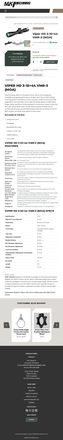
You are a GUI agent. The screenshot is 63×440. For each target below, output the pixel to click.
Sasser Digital (35, 437)
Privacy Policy (31, 396)
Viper (56, 69)
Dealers (31, 390)
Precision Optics (22, 23)
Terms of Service (31, 393)
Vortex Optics (37, 23)
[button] (27, 28)
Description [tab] (11, 75)
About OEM (31, 387)
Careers (31, 402)
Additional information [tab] (24, 75)
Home (15, 23)
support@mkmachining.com (33, 365)
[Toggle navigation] (5, 10)
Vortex (41, 70)
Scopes (30, 23)
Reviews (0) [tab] (38, 75)
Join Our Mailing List (31, 399)
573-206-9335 (34, 367)
